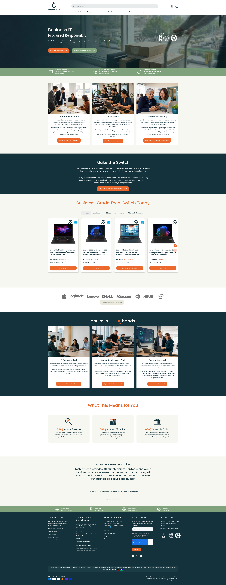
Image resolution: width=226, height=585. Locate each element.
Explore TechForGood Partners (112, 302)
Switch (80, 12)
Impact (100, 12)
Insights (143, 12)
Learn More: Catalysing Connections (157, 140)
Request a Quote (109, 536)
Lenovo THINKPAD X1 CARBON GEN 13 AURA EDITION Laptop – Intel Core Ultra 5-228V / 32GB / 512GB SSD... (95, 252)
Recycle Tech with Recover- (83, 50)
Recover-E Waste (110, 533)
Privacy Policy (52, 531)
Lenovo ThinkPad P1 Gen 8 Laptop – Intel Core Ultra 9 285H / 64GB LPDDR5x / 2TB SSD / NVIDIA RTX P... (128, 252)
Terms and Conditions (55, 528)
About (121, 12)
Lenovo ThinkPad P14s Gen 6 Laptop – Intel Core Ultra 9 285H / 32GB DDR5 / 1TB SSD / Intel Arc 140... (63, 252)
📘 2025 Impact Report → (84, 545)
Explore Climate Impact (157, 384)
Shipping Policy (53, 537)
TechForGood (52, 576)
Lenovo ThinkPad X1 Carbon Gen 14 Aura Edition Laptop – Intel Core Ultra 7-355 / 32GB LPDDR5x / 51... (162, 252)
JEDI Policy (79, 539)
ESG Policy (79, 531)
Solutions (111, 12)
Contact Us (108, 539)
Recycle (90, 12)
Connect (132, 12)
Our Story (107, 530)
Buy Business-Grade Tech (58, 51)
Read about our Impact (113, 141)
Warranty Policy (53, 540)
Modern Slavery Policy (83, 542)
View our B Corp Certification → (169, 529)
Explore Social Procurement (113, 384)
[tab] (86, 213)
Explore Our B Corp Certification (68, 384)
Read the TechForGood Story (68, 140)
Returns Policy (52, 534)
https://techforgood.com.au (171, 580)
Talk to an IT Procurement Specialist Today (113, 188)
